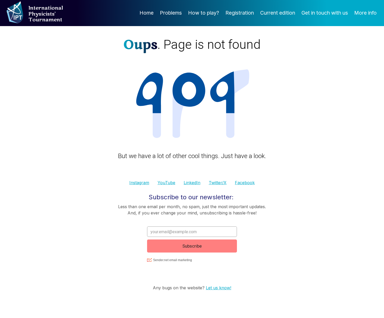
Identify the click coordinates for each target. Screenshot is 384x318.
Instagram (139, 182)
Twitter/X (217, 182)
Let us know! (218, 287)
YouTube (166, 182)
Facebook (245, 182)
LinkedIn (192, 182)
